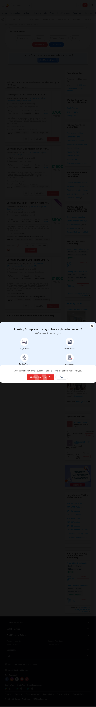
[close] (92, 326)
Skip (61, 377)
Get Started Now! (38, 377)
